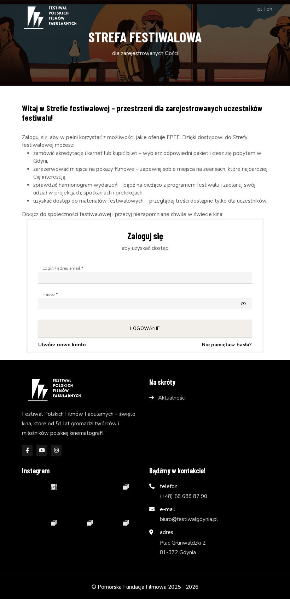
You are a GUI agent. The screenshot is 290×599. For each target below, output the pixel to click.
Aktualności (172, 397)
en (269, 8)
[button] (243, 304)
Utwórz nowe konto (62, 344)
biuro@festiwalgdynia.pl (189, 519)
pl (259, 8)
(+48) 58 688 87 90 (183, 496)
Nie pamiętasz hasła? (227, 344)
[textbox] (145, 277)
